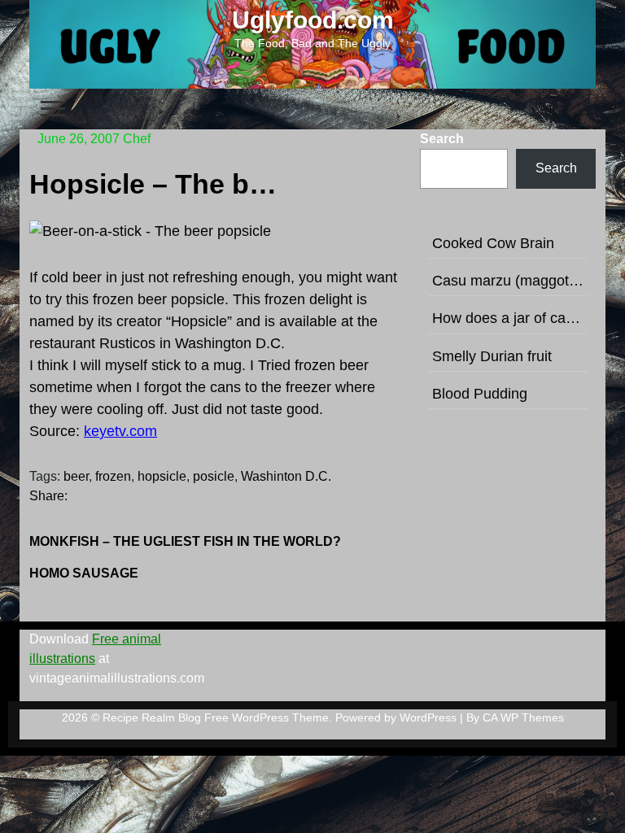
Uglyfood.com (313, 20)
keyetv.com (120, 431)
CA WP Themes (523, 717)
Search (442, 139)
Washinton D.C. (286, 476)
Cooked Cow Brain (493, 243)
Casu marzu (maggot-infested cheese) (507, 281)
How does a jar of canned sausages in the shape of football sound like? (507, 318)
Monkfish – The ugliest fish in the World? (185, 541)
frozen (113, 476)
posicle (213, 476)
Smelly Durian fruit (492, 356)
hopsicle (162, 476)
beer (76, 476)
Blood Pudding (479, 394)
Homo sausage (83, 573)
